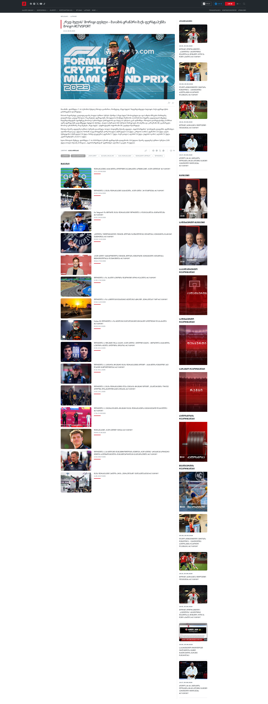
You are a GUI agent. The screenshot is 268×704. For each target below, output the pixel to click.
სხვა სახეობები (78, 156)
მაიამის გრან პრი (107, 156)
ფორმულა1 (159, 156)
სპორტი (73, 16)
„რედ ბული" (92, 156)
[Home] (24, 4)
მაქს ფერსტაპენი (124, 156)
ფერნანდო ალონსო (143, 156)
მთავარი (64, 16)
